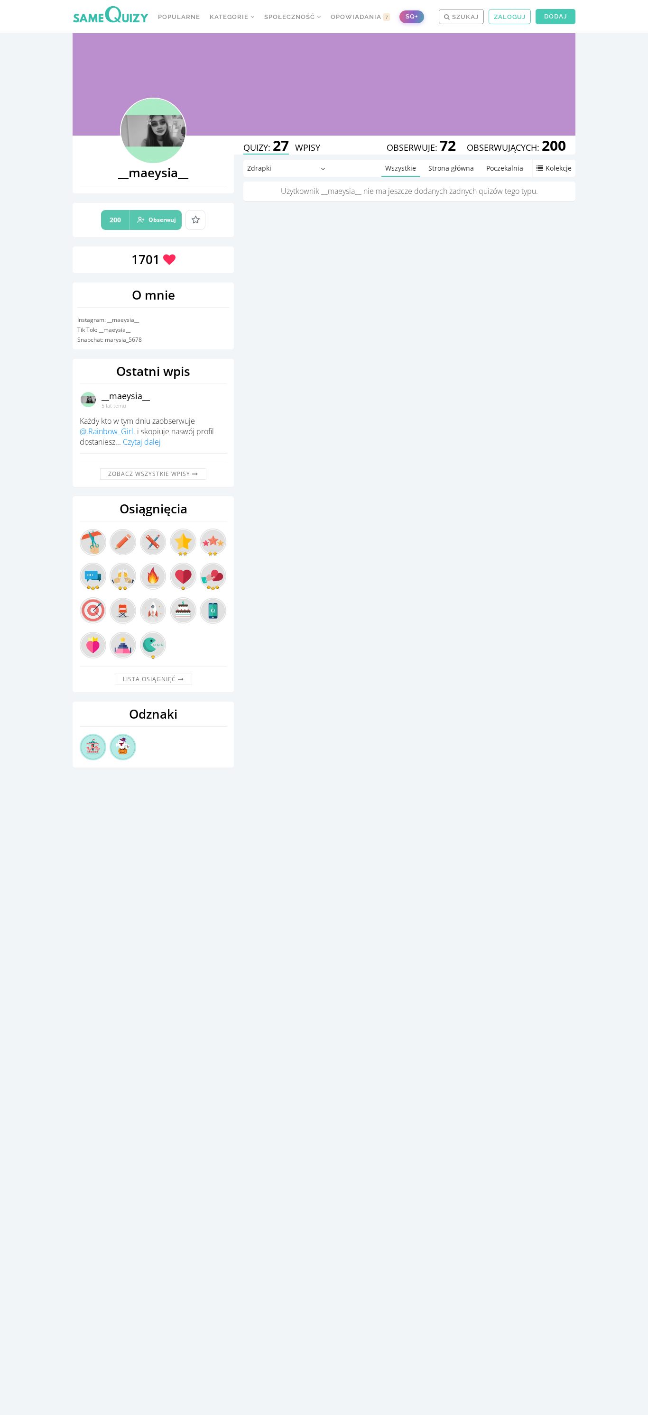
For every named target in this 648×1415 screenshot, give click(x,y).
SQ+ (412, 16)
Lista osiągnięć (150, 679)
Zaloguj (510, 16)
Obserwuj (143, 219)
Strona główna (451, 168)
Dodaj (555, 16)
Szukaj (464, 16)
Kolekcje (559, 168)
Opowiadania (360, 16)
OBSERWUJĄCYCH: (516, 147)
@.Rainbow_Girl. (107, 431)
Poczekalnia (504, 168)
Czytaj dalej (142, 442)
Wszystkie (400, 168)
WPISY (307, 147)
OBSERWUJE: (421, 147)
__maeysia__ (126, 396)
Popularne (179, 16)
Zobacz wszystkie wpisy (150, 474)
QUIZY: (266, 147)
